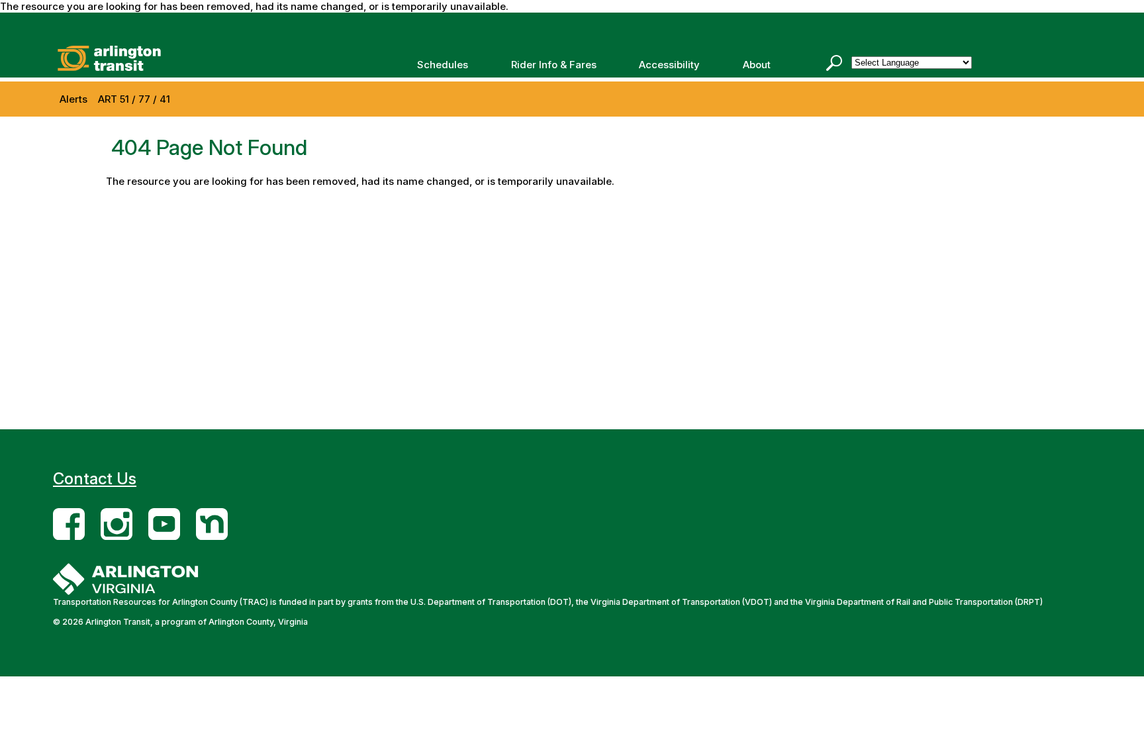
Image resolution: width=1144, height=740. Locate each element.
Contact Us (94, 478)
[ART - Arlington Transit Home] (169, 58)
